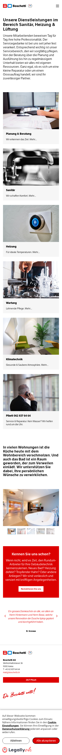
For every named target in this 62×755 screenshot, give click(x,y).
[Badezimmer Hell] (31, 507)
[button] (5, 616)
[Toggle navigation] (57, 6)
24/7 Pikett (31, 679)
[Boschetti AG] (18, 6)
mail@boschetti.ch (11, 672)
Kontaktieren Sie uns (31, 589)
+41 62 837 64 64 (12, 669)
